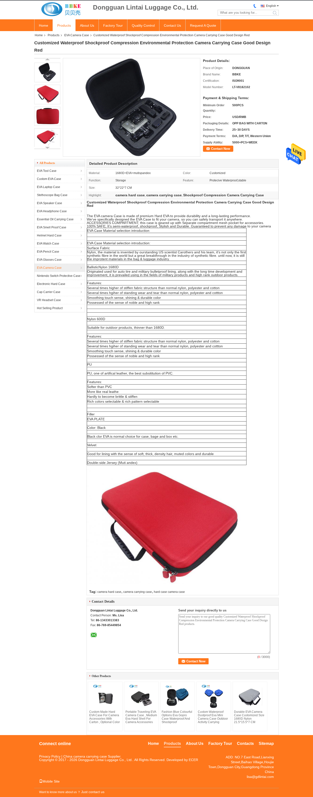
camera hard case (109, 592)
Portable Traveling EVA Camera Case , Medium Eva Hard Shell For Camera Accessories (141, 717)
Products (64, 25)
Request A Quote (203, 25)
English (271, 6)
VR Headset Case (49, 300)
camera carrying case (137, 592)
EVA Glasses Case (49, 259)
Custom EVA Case (49, 179)
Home (43, 25)
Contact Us (172, 25)
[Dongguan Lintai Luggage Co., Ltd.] (61, 9)
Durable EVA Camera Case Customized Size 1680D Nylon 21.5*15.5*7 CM (249, 717)
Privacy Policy (49, 756)
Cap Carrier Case (48, 292)
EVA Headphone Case (52, 211)
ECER (193, 760)
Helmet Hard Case (49, 235)
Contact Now (220, 149)
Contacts (245, 743)
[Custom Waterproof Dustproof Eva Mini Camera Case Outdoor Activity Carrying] (214, 696)
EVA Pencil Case (48, 251)
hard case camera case (169, 592)
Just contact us (92, 792)
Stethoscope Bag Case (52, 195)
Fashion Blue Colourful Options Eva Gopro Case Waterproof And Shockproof (177, 717)
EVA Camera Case (76, 35)
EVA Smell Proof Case (51, 227)
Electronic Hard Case (51, 284)
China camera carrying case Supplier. (92, 756)
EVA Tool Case (46, 171)
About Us (87, 25)
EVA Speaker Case (49, 203)
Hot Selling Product (50, 308)
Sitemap (266, 743)
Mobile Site (51, 781)
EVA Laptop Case (48, 187)
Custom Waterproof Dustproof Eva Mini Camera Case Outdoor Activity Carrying (213, 717)
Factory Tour (113, 25)
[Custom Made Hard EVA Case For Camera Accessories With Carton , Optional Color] (105, 696)
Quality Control (143, 25)
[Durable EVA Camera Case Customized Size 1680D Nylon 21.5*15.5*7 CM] (250, 696)
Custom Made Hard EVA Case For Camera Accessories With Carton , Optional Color (104, 717)
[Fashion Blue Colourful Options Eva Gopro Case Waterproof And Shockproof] (177, 696)
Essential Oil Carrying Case (55, 219)
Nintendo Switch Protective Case (58, 276)
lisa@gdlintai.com (260, 777)
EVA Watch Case (48, 243)
